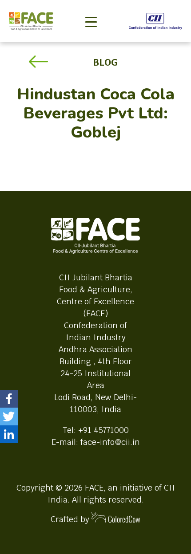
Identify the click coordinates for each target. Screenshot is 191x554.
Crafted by (71, 519)
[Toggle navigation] (91, 7)
